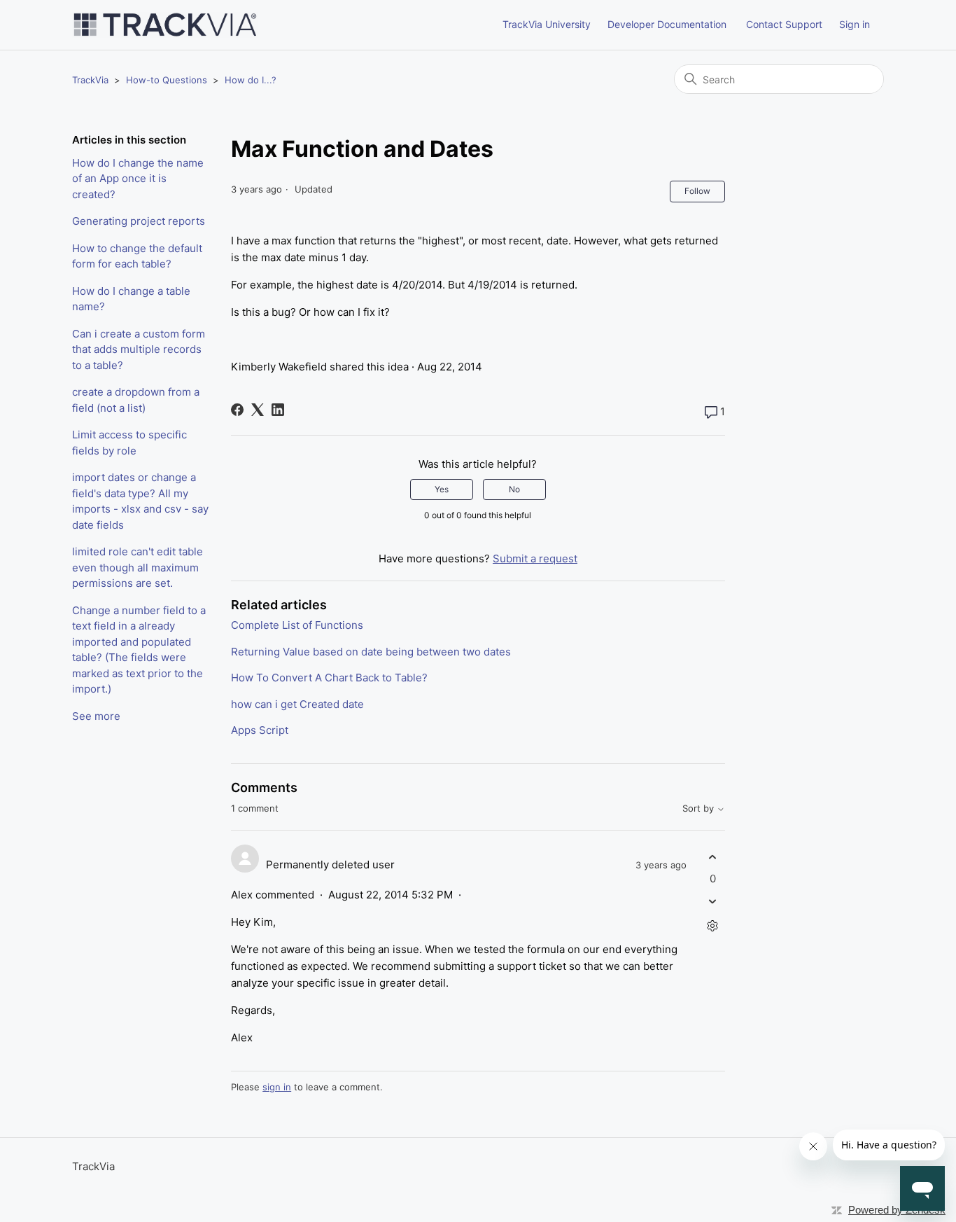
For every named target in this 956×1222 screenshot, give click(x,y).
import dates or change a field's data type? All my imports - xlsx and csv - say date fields (140, 501)
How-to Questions (166, 79)
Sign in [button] (854, 24)
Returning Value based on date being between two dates (371, 651)
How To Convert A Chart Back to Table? (329, 677)
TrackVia (90, 79)
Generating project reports (138, 221)
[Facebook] (237, 409)
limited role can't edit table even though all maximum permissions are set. (137, 567)
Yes (442, 489)
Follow (697, 191)
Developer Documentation (666, 24)
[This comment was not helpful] (713, 901)
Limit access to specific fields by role (129, 442)
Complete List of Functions (297, 625)
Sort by (699, 808)
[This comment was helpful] (713, 857)
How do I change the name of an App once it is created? (138, 178)
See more (96, 716)
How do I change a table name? (131, 299)
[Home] (165, 25)
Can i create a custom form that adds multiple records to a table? (138, 349)
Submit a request (535, 558)
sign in (276, 1086)
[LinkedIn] (278, 409)
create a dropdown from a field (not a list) (135, 400)
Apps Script (259, 730)
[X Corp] (257, 409)
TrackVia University (546, 24)
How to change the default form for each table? (137, 256)
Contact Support (784, 24)
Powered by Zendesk (897, 1210)
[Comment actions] (713, 926)
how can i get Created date (297, 704)
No (514, 489)
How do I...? (250, 79)
